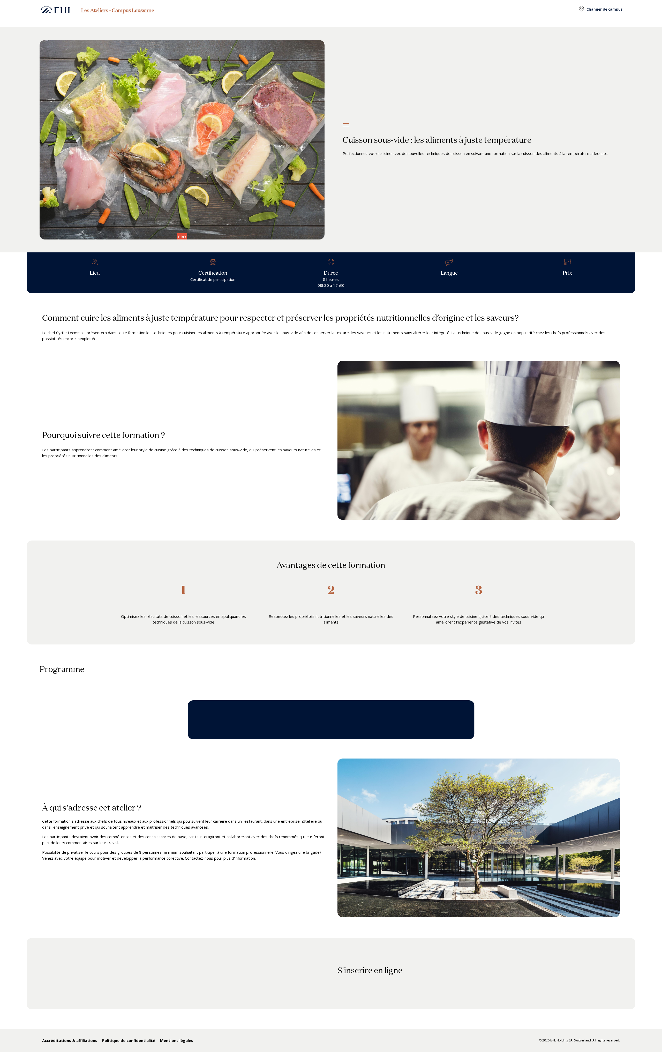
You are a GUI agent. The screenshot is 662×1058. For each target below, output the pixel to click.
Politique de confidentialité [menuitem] (128, 1040)
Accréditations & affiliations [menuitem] (69, 1040)
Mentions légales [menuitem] (176, 1040)
